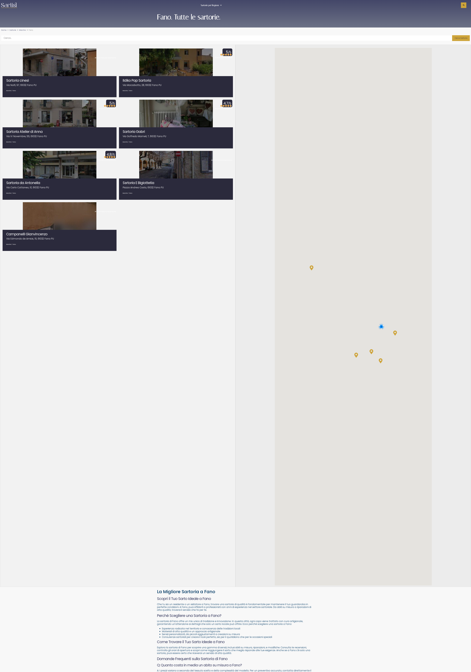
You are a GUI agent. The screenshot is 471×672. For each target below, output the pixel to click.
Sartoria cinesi (17, 80)
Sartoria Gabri (134, 131)
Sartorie (12, 30)
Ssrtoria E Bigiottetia (138, 182)
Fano (14, 91)
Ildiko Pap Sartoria (137, 80)
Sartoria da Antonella (23, 182)
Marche (22, 30)
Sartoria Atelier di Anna (24, 131)
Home (4, 30)
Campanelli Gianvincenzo (26, 234)
